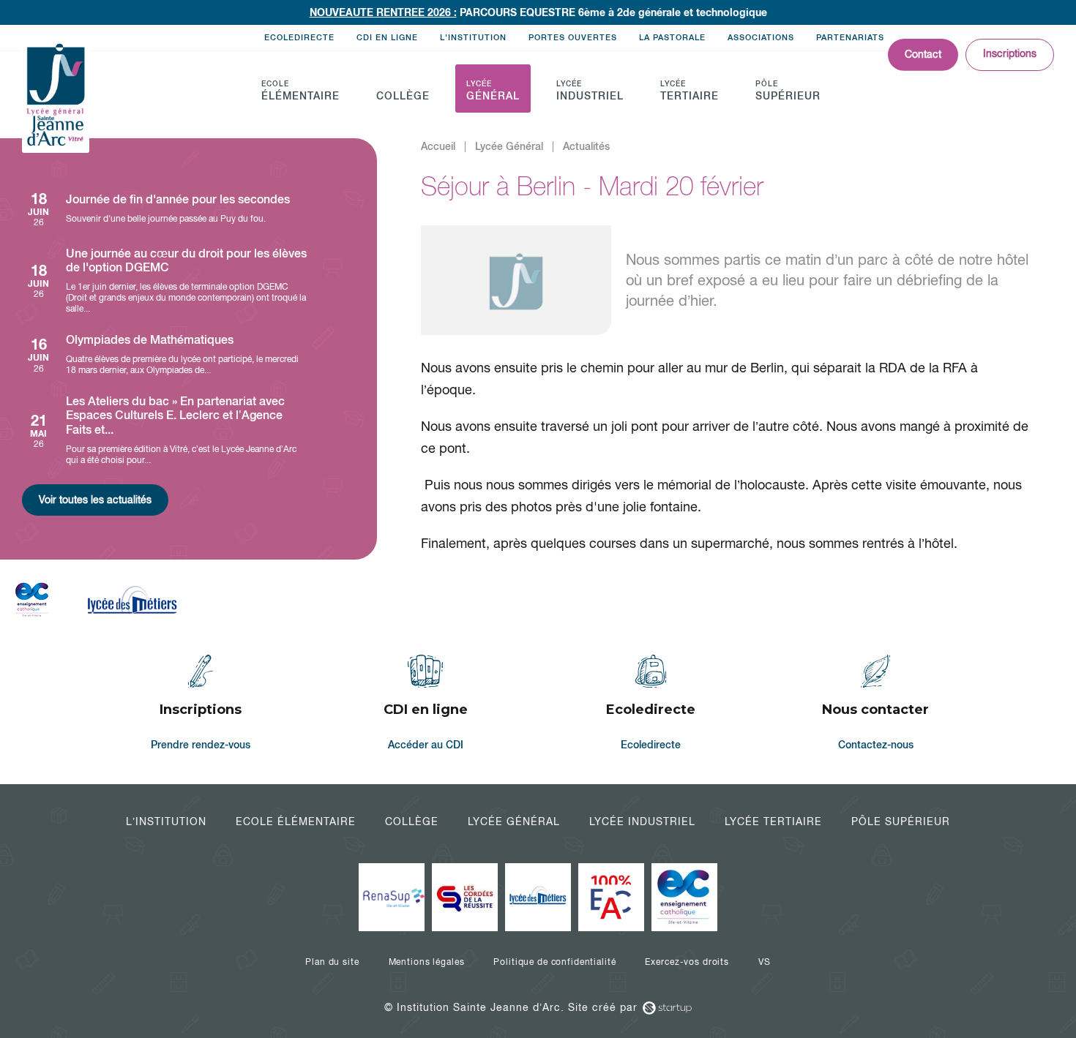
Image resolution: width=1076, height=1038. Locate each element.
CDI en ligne (387, 37)
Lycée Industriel (642, 821)
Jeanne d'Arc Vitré (55, 95)
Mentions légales (427, 962)
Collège (411, 821)
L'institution (473, 37)
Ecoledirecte (299, 37)
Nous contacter (876, 705)
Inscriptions (1009, 53)
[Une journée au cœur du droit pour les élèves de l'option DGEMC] (164, 281)
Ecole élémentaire (296, 821)
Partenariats (850, 37)
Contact (923, 54)
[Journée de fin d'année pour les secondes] (164, 208)
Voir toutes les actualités (95, 499)
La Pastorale (672, 37)
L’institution (166, 821)
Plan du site (332, 962)
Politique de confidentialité (554, 962)
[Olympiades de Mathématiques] (164, 354)
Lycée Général (514, 821)
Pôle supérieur (900, 821)
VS (764, 962)
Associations (761, 37)
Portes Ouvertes (572, 37)
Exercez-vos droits (686, 962)
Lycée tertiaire (773, 821)
